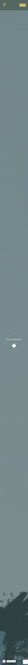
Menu (22, 5)
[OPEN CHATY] (4, 661)
